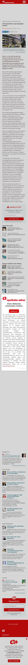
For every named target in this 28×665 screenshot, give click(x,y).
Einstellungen (21, 368)
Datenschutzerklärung (8, 366)
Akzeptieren (14, 311)
